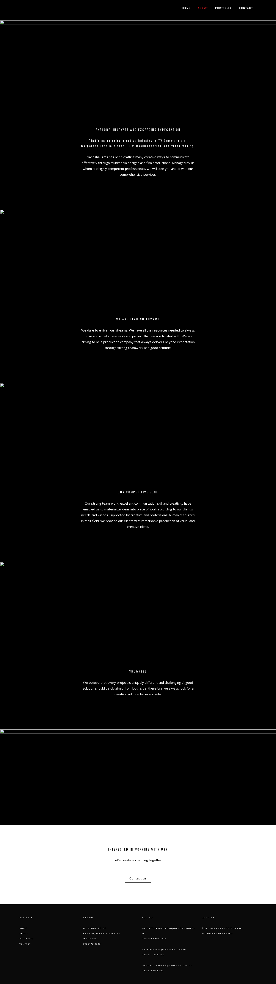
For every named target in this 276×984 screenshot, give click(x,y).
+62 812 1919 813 (153, 970)
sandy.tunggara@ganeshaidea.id (167, 965)
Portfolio (26, 938)
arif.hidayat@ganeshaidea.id (164, 949)
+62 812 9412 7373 (154, 938)
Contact (25, 944)
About (23, 933)
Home (23, 928)
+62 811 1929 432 (153, 954)
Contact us (138, 878)
